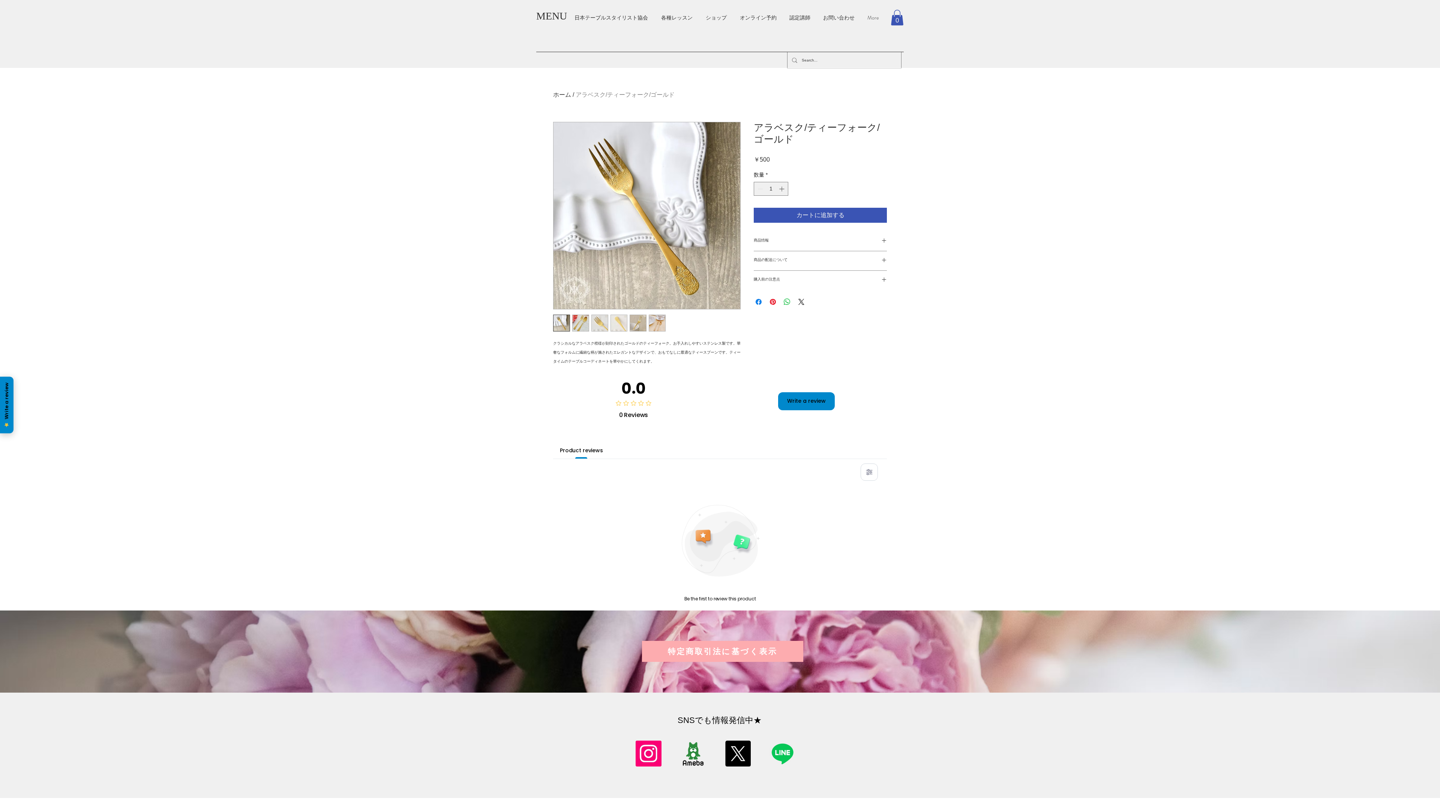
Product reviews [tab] (581, 450)
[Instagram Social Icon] (649, 753)
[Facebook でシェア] (758, 301)
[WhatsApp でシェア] (787, 301)
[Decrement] (759, 188)
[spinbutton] (771, 188)
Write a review (806, 401)
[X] (738, 753)
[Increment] (782, 188)
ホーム (562, 95)
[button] (897, 18)
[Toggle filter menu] (869, 472)
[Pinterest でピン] (772, 301)
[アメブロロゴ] (693, 753)
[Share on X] (801, 301)
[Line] (782, 753)
